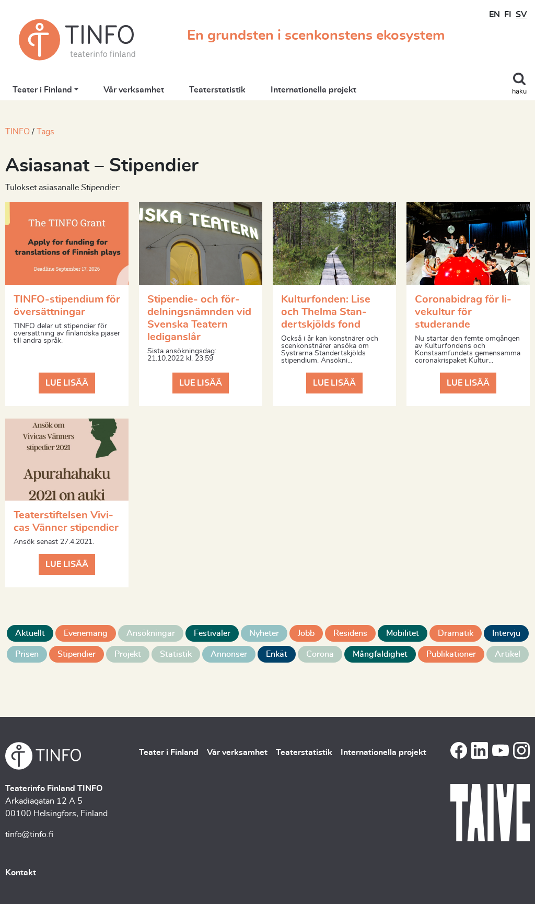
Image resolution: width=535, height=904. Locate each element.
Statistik (176, 654)
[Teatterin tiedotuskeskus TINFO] (77, 40)
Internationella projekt (313, 90)
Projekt (127, 654)
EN (494, 14)
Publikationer (451, 654)
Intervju (506, 633)
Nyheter (264, 633)
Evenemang (86, 633)
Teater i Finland (42, 90)
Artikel (507, 654)
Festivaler (212, 633)
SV (521, 14)
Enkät (276, 654)
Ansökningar (150, 633)
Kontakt (20, 872)
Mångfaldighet (380, 654)
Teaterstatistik (217, 90)
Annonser (229, 654)
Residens (350, 633)
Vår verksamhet (133, 90)
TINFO (17, 132)
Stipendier (76, 654)
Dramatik (455, 633)
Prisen (27, 654)
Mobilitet (402, 633)
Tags (45, 132)
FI (507, 14)
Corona (320, 654)
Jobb (306, 633)
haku (519, 91)
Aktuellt (30, 633)
